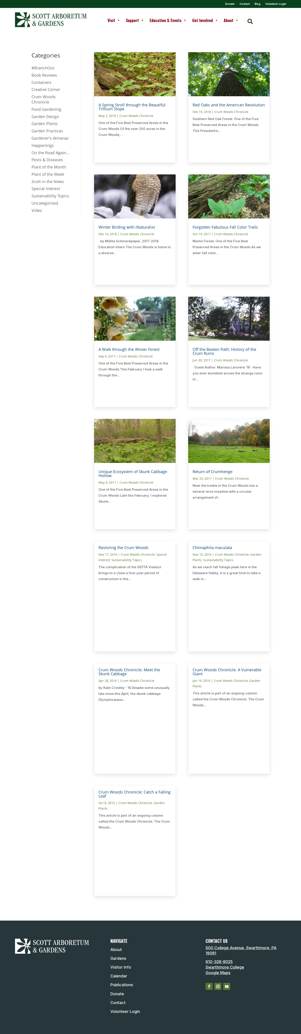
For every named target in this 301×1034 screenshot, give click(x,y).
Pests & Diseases (47, 159)
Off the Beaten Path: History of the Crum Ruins (224, 351)
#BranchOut (43, 67)
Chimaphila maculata (212, 547)
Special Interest (46, 188)
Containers (42, 82)
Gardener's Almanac (50, 138)
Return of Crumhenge (212, 471)
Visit (111, 20)
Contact (245, 4)
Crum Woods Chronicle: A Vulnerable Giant (227, 671)
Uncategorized (45, 203)
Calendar (118, 976)
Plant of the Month (49, 167)
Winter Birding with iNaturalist (126, 227)
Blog (257, 4)
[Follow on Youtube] (226, 986)
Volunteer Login (275, 4)
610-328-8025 (219, 961)
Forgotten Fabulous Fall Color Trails (225, 227)
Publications (121, 984)
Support (132, 20)
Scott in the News (48, 181)
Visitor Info (120, 967)
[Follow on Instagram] (217, 986)
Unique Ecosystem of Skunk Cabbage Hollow (132, 473)
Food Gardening (46, 109)
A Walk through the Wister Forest (129, 349)
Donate (230, 4)
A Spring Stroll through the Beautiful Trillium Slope (131, 106)
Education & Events (165, 20)
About (228, 20)
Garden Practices (47, 130)
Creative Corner (46, 89)
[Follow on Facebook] (209, 986)
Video (37, 210)
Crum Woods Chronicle (44, 99)
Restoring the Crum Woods (123, 547)
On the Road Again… (50, 152)
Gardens (118, 958)
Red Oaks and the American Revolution (229, 104)
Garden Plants (45, 123)
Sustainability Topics (50, 195)
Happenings (43, 145)
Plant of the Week (48, 174)
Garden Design (45, 116)
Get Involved (202, 20)
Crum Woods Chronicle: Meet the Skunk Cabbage (129, 671)
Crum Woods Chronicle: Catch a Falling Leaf (134, 794)
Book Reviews (44, 75)
